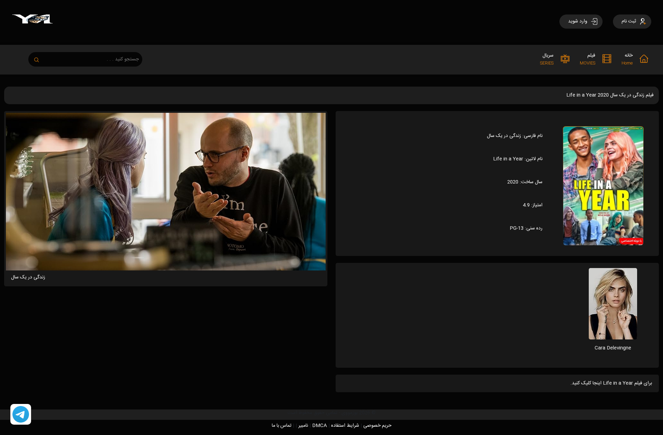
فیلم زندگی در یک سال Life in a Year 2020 (610, 95)
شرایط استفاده (345, 426)
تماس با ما (281, 426)
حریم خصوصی (377, 426)
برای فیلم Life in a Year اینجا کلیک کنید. (611, 383)
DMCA (319, 426)
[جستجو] (40, 58)
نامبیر (303, 426)
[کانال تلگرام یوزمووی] (20, 415)
